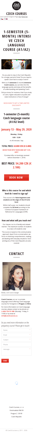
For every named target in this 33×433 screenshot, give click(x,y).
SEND (5, 361)
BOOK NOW (16, 177)
